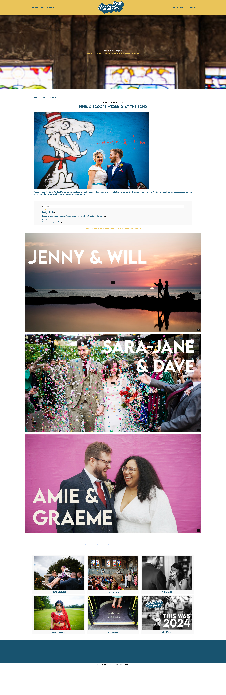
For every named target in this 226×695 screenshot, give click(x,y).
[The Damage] (167, 573)
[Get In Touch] (113, 613)
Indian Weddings (58, 632)
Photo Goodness (59, 592)
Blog (174, 8)
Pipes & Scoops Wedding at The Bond (113, 107)
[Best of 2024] (167, 613)
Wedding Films (113, 592)
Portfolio (35, 8)
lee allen (45, 210)
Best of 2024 (167, 632)
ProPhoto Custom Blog (123, 664)
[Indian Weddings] (59, 613)
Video (51, 8)
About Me (44, 8)
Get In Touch (193, 8)
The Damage (182, 8)
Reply (54, 212)
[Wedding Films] (113, 573)
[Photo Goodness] (59, 573)
